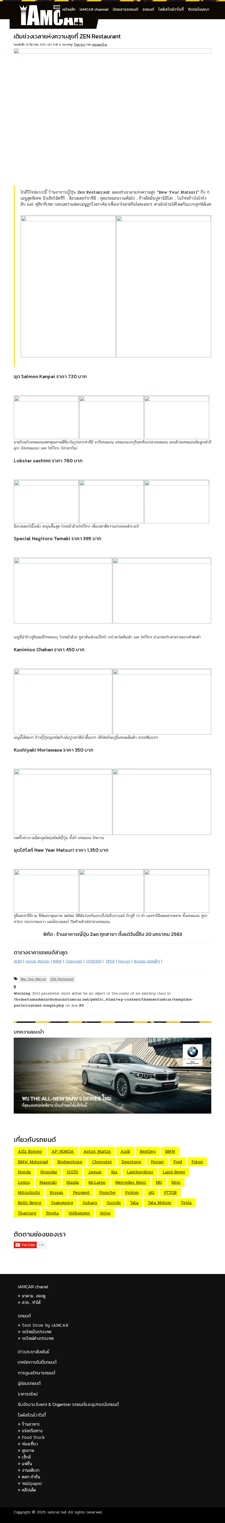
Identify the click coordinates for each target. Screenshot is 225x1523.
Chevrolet (73, 961)
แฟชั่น (27, 1463)
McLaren (97, 1182)
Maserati (48, 1182)
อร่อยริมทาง (32, 1430)
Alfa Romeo (30, 1151)
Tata (134, 1202)
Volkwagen (79, 1213)
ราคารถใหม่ (28, 1394)
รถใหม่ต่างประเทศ (38, 1338)
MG (159, 1182)
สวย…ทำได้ (31, 1302)
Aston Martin (37, 961)
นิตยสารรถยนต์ (125, 9)
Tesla (186, 1202)
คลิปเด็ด (29, 1490)
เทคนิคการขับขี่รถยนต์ (37, 1362)
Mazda (72, 1182)
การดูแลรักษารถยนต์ (36, 1372)
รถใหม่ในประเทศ (36, 1331)
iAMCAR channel (94, 9)
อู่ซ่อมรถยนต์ (29, 1383)
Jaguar (95, 1171)
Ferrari (124, 961)
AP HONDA (63, 1151)
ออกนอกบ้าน (99, 44)
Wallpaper (32, 1483)
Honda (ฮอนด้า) (147, 961)
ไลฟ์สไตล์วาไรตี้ (171, 9)
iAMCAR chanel (33, 1286)
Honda (24, 1171)
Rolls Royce (29, 1202)
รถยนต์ (148, 9)
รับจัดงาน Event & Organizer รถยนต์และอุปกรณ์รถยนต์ (68, 1404)
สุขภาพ (28, 1450)
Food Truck (33, 1437)
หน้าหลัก (68, 9)
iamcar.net (57, 1512)
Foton (197, 1161)
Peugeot (81, 1192)
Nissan (56, 1192)
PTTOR (170, 1192)
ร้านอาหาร (79, 44)
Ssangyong (62, 1202)
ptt (151, 1192)
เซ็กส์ (26, 1457)
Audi (125, 1151)
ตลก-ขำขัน (31, 1476)
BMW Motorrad (33, 1161)
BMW (57, 961)
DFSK (110, 961)
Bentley (148, 1151)
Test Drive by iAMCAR (45, 1325)
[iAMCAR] (56, 8)
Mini (176, 1182)
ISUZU (72, 1171)
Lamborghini (140, 1171)
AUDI (18, 961)
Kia (114, 1171)
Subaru (90, 1202)
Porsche (107, 1192)
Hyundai (48, 1171)
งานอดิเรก (31, 1470)
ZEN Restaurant (62, 978)
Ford (177, 1161)
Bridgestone (69, 1161)
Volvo (105, 1213)
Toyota (52, 1213)
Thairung (27, 1213)
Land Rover (174, 1171)
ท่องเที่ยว (30, 1443)
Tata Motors (159, 1202)
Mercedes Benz (130, 1182)
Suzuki (114, 1202)
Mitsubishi (29, 1192)
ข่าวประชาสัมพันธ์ (33, 1351)
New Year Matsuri (33, 978)
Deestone (131, 1161)
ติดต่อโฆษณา (198, 9)
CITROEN (93, 961)
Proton (132, 1192)
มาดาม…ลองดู (34, 1295)
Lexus (24, 1182)
